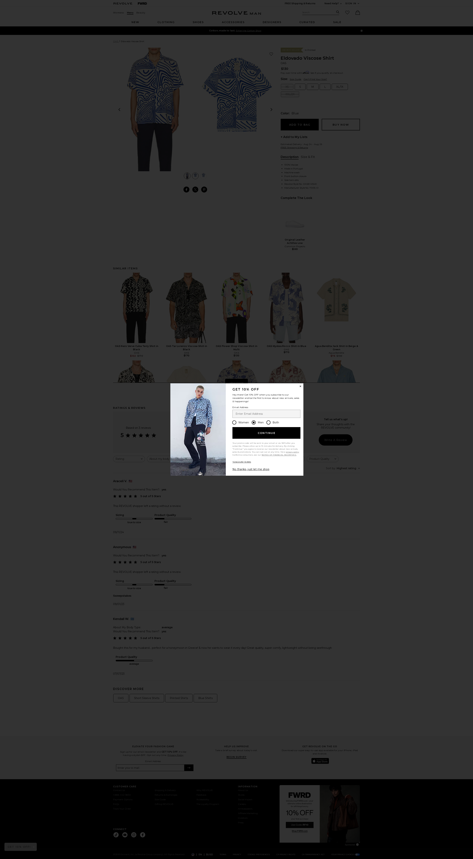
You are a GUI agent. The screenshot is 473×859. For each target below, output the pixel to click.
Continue (266, 433)
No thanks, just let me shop (250, 469)
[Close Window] (300, 386)
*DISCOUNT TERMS (241, 462)
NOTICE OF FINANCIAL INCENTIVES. (279, 455)
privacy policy (292, 452)
